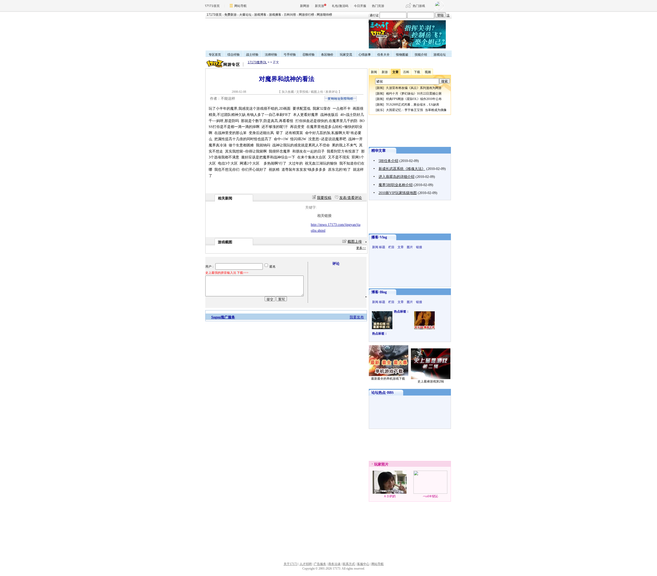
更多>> (361, 248)
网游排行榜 (306, 14)
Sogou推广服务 (223, 317)
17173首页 (212, 6)
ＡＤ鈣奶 (389, 496)
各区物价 (327, 54)
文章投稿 (302, 92)
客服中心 (363, 564)
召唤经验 (308, 54)
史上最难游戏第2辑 (431, 381)
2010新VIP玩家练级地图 (398, 193)
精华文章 (378, 151)
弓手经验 (290, 54)
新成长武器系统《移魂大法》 (402, 169)
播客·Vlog (379, 237)
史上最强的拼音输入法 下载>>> (226, 273)
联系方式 (349, 564)
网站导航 (240, 6)
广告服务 (320, 564)
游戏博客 (260, 14)
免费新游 (230, 14)
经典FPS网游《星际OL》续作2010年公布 (414, 99)
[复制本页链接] (340, 100)
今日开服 (360, 6)
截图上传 (317, 92)
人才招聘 (305, 564)
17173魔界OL (257, 62)
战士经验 (252, 54)
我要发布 (357, 317)
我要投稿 (324, 198)
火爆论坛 (245, 14)
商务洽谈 (334, 564)
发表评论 (331, 92)
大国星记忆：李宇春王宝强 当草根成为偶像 (416, 110)
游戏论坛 (439, 54)
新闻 (380, 88)
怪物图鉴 (402, 54)
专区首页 (215, 54)
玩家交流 (346, 54)
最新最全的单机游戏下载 (388, 378)
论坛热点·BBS (382, 393)
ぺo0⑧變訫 (430, 496)
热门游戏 (419, 6)
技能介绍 (421, 54)
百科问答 (290, 14)
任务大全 (383, 54)
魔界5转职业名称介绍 (396, 185)
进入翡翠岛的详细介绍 (396, 177)
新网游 (304, 6)
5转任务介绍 (388, 161)
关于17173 (290, 564)
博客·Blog (379, 292)
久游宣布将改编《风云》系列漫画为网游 (413, 88)
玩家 (377, 464)
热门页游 (378, 6)
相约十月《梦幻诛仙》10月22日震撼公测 (413, 93)
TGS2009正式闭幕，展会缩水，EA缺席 (412, 104)
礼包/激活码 (340, 6)
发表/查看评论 (350, 198)
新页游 (319, 6)
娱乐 (380, 110)
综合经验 (233, 54)
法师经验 (271, 54)
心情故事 (365, 54)
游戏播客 (275, 14)
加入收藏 (288, 92)
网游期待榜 (324, 14)
